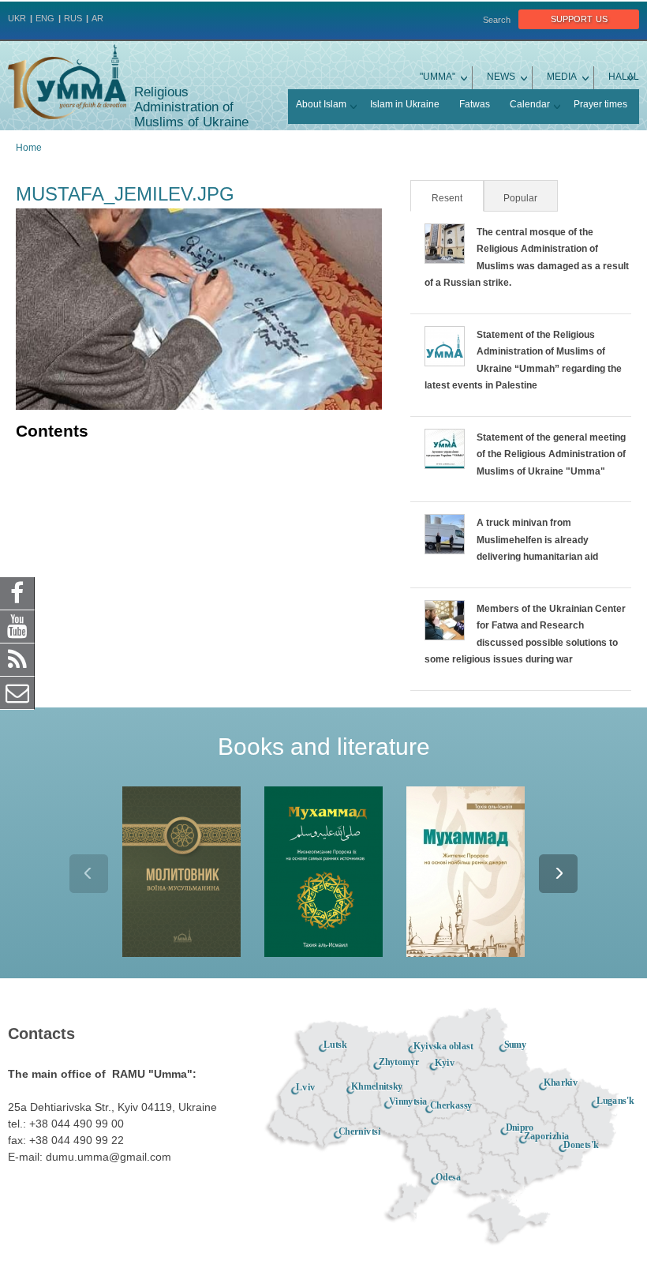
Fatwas (474, 104)
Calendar (530, 104)
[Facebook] (17, 593)
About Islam (321, 104)
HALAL (623, 76)
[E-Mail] (17, 692)
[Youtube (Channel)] (17, 626)
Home (29, 147)
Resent (456, 198)
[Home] (67, 81)
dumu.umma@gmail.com (108, 1156)
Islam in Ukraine (404, 104)
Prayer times (600, 104)
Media (562, 76)
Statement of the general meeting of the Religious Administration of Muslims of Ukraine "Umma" (551, 454)
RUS (73, 18)
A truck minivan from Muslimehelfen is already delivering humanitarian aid (537, 539)
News (501, 76)
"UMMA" (437, 76)
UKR (17, 18)
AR (97, 18)
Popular (520, 198)
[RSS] (17, 659)
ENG (45, 18)
